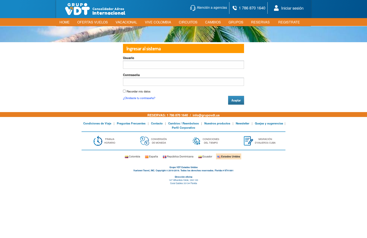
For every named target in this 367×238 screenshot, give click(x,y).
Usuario (128, 58)
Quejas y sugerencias (269, 123)
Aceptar (236, 100)
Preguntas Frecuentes (131, 123)
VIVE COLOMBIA (158, 22)
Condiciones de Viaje (97, 123)
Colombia (134, 156)
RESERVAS (260, 22)
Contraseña (131, 75)
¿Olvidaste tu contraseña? (139, 98)
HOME (64, 22)
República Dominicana (179, 156)
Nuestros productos (217, 123)
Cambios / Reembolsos (183, 123)
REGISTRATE (289, 22)
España (153, 156)
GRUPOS (236, 22)
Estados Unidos (230, 156)
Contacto (157, 123)
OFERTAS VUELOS (92, 22)
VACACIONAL (126, 22)
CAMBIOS (213, 22)
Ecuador (207, 156)
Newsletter (242, 123)
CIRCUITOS (188, 22)
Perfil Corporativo (183, 127)
